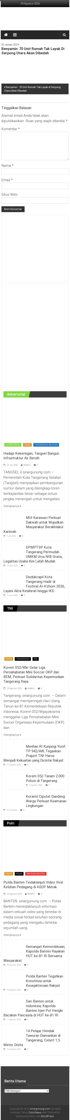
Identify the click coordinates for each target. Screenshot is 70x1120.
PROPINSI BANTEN (36, 873)
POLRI (19, 873)
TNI (35, 659)
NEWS (27, 445)
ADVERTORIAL (13, 445)
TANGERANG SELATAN (46, 445)
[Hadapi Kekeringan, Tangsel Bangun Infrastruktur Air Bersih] (34, 424)
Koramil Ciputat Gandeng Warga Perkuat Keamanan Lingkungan (46, 801)
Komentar (10, 129)
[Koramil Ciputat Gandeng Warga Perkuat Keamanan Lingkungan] (13, 798)
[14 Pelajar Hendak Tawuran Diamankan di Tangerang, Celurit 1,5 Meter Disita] (13, 1033)
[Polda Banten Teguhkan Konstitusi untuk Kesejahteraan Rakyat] (13, 978)
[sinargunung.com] (5, 34)
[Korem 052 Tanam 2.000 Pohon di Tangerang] (13, 778)
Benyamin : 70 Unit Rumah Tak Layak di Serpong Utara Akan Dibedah (32, 89)
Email (7, 180)
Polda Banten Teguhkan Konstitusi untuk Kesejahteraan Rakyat (44, 981)
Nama (7, 165)
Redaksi (27, 465)
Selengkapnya (11, 506)
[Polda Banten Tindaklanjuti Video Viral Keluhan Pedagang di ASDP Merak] (34, 853)
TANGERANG (22, 659)
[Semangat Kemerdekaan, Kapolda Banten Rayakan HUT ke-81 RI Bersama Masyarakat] (13, 948)
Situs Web (9, 194)
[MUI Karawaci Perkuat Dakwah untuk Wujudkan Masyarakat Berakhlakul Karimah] (13, 519)
